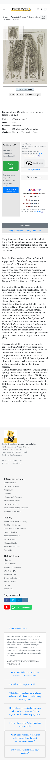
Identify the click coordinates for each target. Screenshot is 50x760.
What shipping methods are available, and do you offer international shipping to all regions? (25, 696)
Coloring (7, 493)
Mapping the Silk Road (12, 511)
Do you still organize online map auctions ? (25, 751)
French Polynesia (12, 19)
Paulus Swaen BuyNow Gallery (15, 521)
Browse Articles (10, 482)
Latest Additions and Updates (15, 528)
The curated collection (12, 536)
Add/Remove (37, 162)
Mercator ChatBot (10, 543)
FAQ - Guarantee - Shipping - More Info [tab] (25, 230)
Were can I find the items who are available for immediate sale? (25, 674)
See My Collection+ (34, 170)
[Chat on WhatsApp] (21, 607)
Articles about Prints (11, 504)
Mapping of (8, 490)
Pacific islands (34, 17)
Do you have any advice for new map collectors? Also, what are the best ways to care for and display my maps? (25, 711)
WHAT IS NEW (10, 571)
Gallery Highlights (11, 532)
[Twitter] (13, 600)
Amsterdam (8, 589)
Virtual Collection (10, 581)
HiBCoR (7, 585)
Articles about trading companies (16, 508)
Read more (37, 211)
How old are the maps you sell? (22, 684)
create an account (28, 156)
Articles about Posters (12, 500)
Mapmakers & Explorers (13, 497)
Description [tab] (25, 225)
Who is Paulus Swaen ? (18, 628)
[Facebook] (7, 600)
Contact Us (8, 550)
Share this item (35, 177)
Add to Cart (11, 165)
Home (5, 17)
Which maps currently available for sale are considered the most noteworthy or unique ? (25, 737)
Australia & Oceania (18, 17)
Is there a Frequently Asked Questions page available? (25, 724)
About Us (7, 560)
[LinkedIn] (19, 600)
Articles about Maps (11, 486)
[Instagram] (25, 600)
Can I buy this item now (13, 525)
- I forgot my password (12, 567)
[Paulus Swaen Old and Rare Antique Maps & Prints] (21, 9)
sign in (40, 154)
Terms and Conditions (12, 546)
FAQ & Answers (10, 539)
